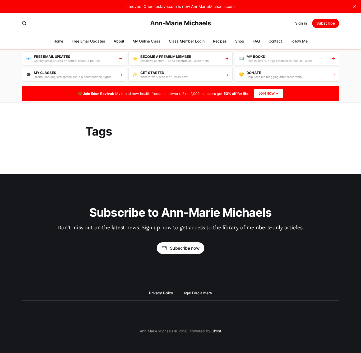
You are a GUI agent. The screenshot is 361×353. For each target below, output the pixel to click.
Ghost (216, 331)
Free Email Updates (88, 41)
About (119, 41)
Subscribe (325, 23)
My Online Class (147, 41)
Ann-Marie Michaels (180, 23)
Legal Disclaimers (197, 293)
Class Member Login (187, 41)
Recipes (220, 41)
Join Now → (268, 93)
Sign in (301, 23)
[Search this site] (24, 23)
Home (58, 41)
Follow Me (299, 41)
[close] (354, 6)
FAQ (256, 41)
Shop (239, 41)
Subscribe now (185, 248)
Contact (275, 41)
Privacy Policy (161, 293)
